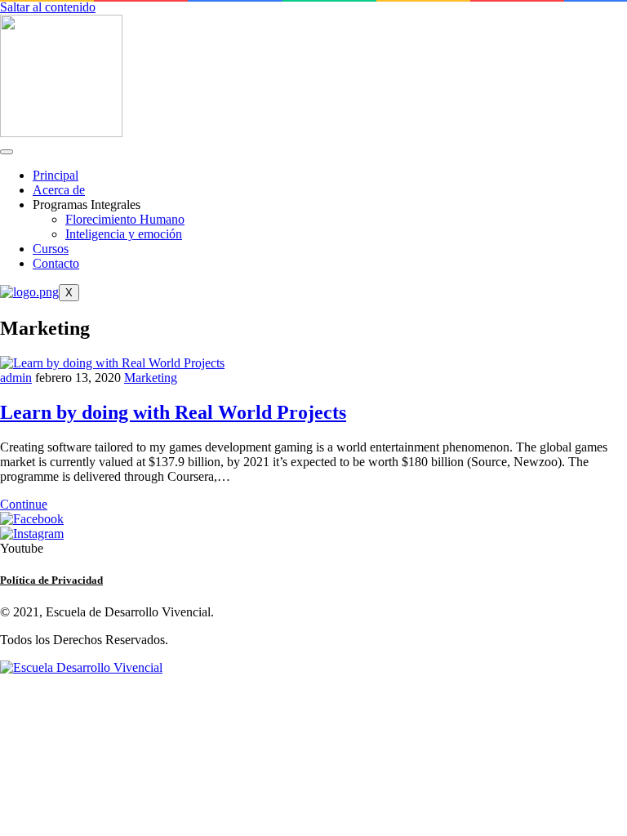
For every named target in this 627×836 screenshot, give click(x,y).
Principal (55, 175)
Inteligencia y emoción (123, 234)
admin (16, 378)
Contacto (56, 263)
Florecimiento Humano (125, 219)
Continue (23, 504)
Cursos (51, 249)
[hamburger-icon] (6, 151)
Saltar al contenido (48, 7)
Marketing (150, 378)
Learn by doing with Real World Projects (173, 412)
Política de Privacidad (51, 580)
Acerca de (59, 190)
